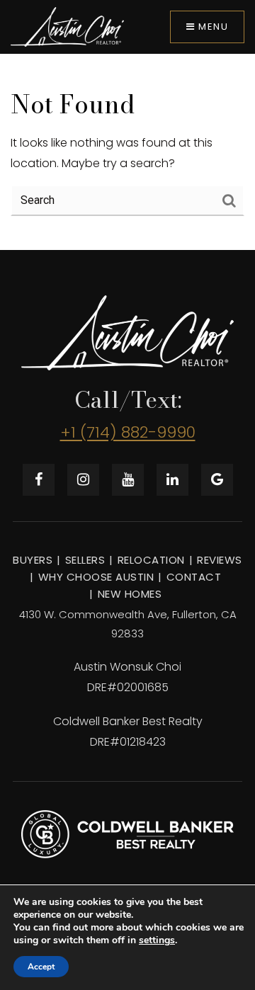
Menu (212, 26)
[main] (127, 152)
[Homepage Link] (67, 26)
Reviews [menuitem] (219, 559)
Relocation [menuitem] (151, 559)
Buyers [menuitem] (32, 559)
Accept (41, 966)
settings (157, 940)
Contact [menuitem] (194, 576)
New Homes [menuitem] (130, 593)
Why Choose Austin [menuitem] (96, 576)
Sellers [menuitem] (85, 559)
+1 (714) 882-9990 (128, 432)
